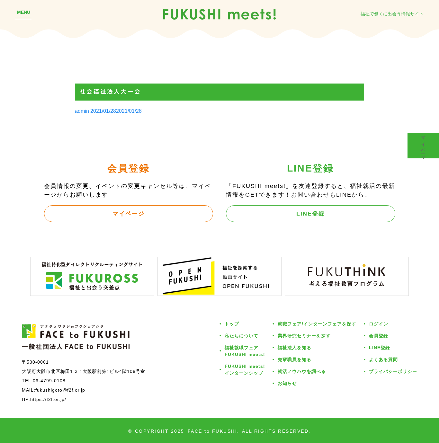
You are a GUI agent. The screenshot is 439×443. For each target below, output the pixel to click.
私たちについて (241, 335)
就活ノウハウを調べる (302, 371)
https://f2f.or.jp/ (48, 399)
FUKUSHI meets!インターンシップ (245, 369)
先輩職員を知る (294, 359)
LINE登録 (310, 213)
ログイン (378, 324)
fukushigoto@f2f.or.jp (60, 390)
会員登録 (378, 335)
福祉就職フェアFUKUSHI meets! (245, 350)
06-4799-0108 (49, 380)
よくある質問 (383, 359)
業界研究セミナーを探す (304, 335)
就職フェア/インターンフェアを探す (317, 324)
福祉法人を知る (294, 347)
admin (82, 110)
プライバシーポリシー (393, 371)
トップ (232, 324)
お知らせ (287, 383)
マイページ (128, 213)
